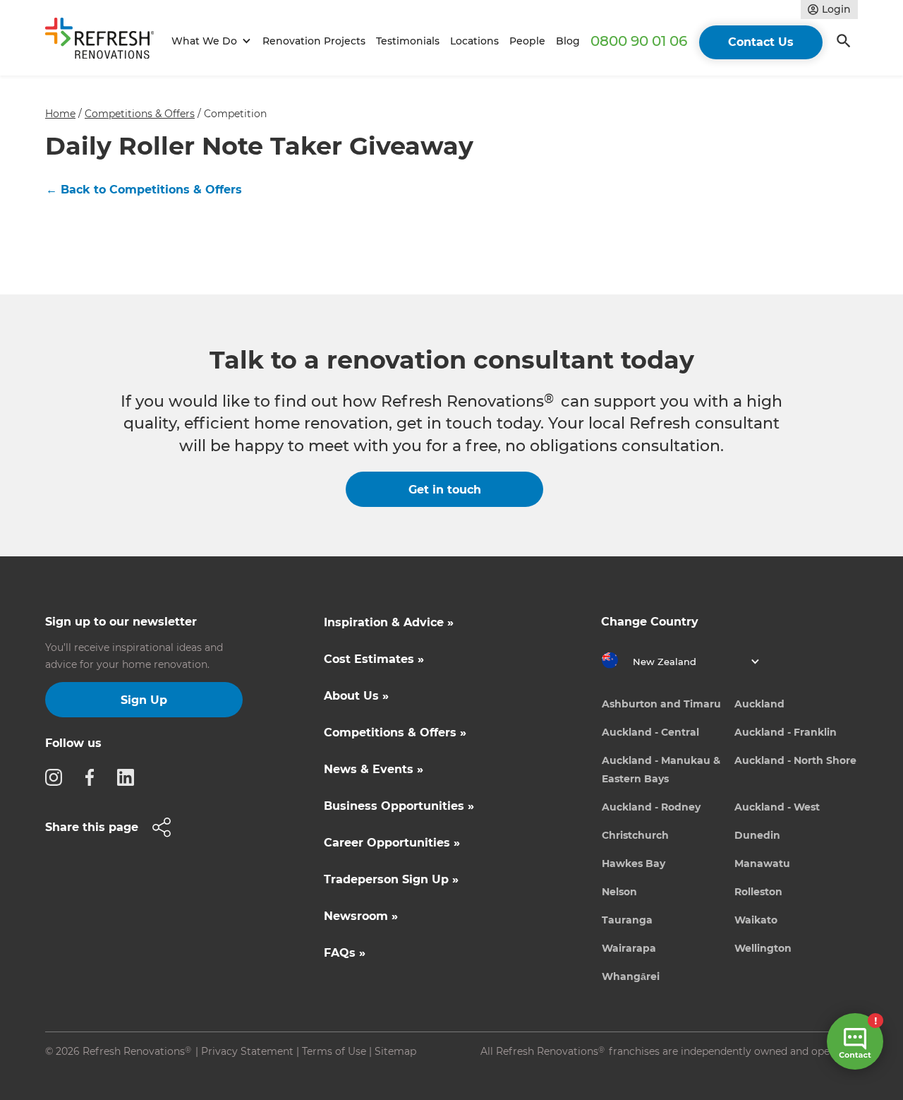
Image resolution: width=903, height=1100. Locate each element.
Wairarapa (629, 948)
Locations (474, 41)
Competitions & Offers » (395, 732)
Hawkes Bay (633, 863)
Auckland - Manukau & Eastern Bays (661, 769)
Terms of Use (334, 1051)
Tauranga (627, 920)
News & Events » (373, 769)
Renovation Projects (313, 41)
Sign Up (144, 700)
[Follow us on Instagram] (58, 776)
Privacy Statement (247, 1051)
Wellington (763, 948)
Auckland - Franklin (785, 732)
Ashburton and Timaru (661, 704)
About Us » (356, 696)
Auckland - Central (650, 732)
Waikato (755, 920)
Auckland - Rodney (651, 807)
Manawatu (762, 863)
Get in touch (444, 489)
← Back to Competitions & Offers (144, 189)
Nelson (619, 891)
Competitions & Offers (140, 113)
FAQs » (344, 952)
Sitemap (395, 1051)
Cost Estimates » (374, 659)
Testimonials (408, 41)
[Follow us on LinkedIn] (130, 776)
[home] (105, 41)
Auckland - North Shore (795, 760)
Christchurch (635, 835)
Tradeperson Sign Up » (391, 879)
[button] (209, 41)
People (527, 41)
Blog (568, 41)
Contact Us (761, 42)
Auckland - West (777, 807)
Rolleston (758, 891)
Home (60, 113)
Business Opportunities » (399, 806)
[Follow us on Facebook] (94, 776)
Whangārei (631, 976)
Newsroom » (361, 916)
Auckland (759, 704)
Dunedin (757, 835)
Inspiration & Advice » (389, 622)
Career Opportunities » (392, 842)
